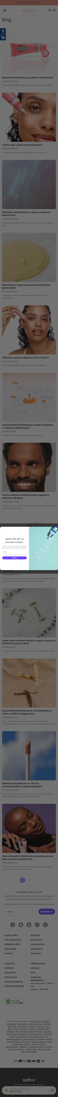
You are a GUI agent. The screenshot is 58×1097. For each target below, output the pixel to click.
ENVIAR (14, 558)
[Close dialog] (55, 529)
